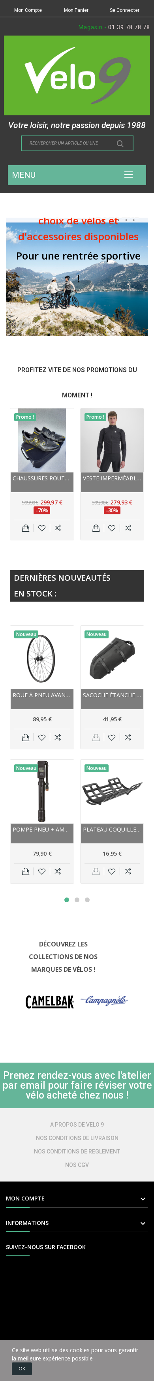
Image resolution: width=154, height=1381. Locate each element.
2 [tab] (77, 899)
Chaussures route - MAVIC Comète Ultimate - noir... (42, 478)
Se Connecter (124, 10)
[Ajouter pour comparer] (58, 528)
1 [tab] (66, 899)
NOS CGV (77, 1165)
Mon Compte (28, 10)
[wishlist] (42, 528)
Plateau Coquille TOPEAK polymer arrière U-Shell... (112, 829)
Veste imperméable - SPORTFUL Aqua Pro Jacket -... (112, 478)
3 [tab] (87, 899)
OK (22, 1368)
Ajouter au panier (26, 528)
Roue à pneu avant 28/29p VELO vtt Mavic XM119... (42, 695)
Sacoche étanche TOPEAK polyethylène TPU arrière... (112, 695)
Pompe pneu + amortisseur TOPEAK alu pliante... (42, 829)
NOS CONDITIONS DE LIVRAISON (77, 1138)
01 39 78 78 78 (129, 27)
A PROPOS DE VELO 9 (77, 1124)
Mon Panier (76, 10)
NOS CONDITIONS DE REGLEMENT (77, 1151)
